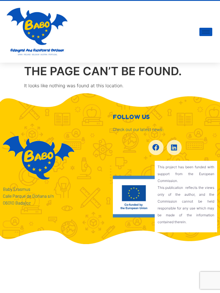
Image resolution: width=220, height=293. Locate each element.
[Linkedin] (174, 147)
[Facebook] (156, 147)
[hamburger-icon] (205, 32)
